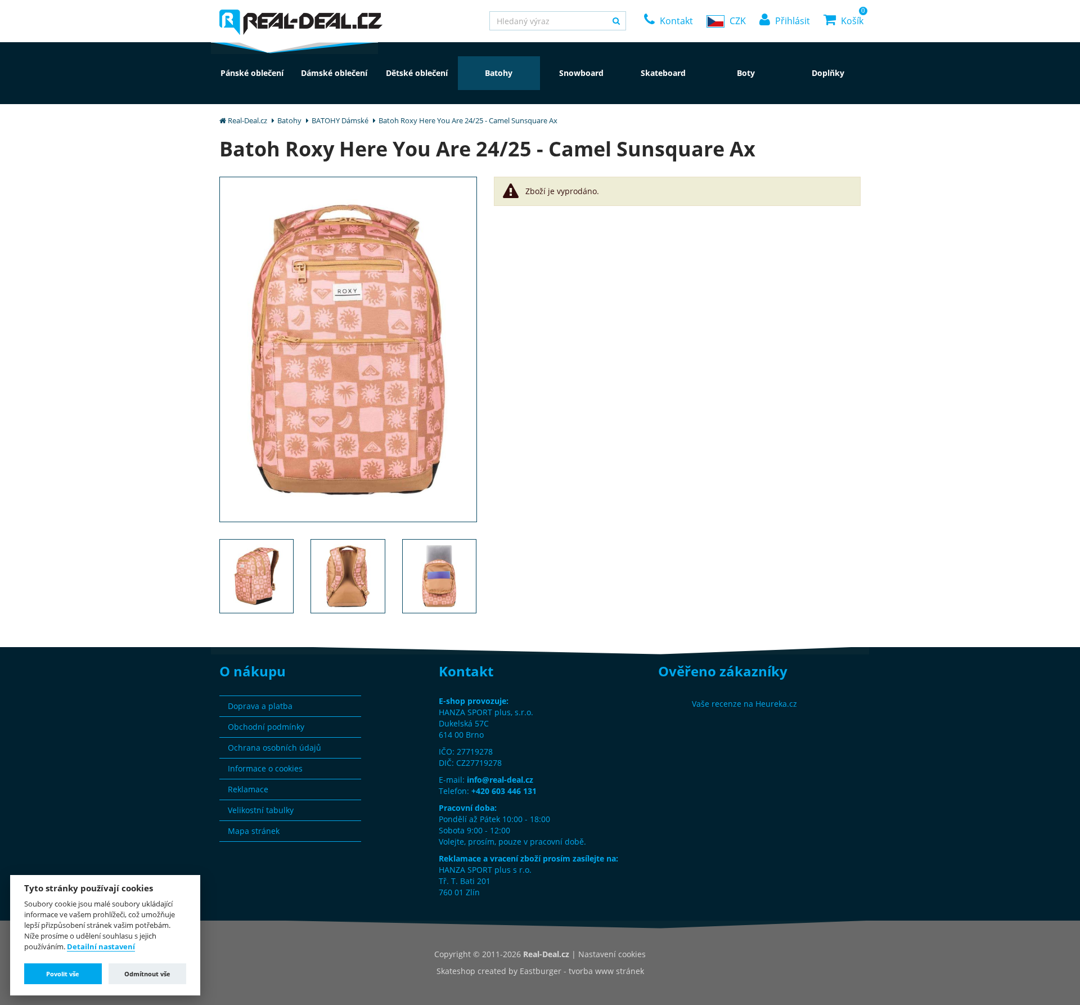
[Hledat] (616, 21)
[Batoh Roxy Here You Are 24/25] (348, 348)
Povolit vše (62, 974)
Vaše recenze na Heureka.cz (744, 703)
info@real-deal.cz (500, 779)
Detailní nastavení (101, 947)
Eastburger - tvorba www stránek (582, 971)
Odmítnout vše (147, 974)
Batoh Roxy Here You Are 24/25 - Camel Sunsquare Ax (468, 120)
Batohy (289, 120)
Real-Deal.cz (247, 120)
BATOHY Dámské (340, 120)
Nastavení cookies (612, 954)
